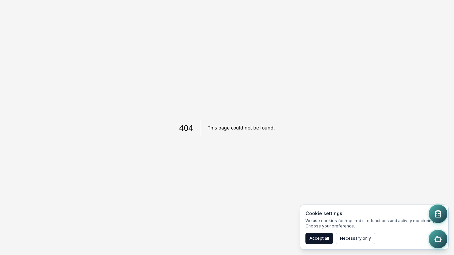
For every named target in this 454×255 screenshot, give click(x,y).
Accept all (319, 238)
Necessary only (355, 238)
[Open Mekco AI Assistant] (438, 239)
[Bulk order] (438, 214)
